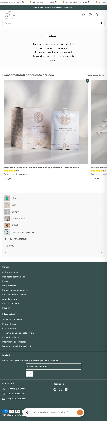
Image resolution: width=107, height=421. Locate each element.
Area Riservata (9, 299)
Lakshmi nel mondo (11, 303)
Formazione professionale (15, 290)
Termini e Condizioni (12, 319)
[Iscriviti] (29, 374)
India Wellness (9, 285)
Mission (6, 308)
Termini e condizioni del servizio (18, 333)
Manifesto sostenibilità (13, 276)
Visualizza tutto (96, 75)
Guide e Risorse (10, 272)
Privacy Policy (9, 324)
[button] (10, 171)
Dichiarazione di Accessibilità (16, 346)
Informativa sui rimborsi (14, 341)
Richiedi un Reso (10, 337)
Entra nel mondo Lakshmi (14, 294)
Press (5, 281)
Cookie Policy (9, 328)
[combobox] (53, 23)
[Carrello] (96, 15)
